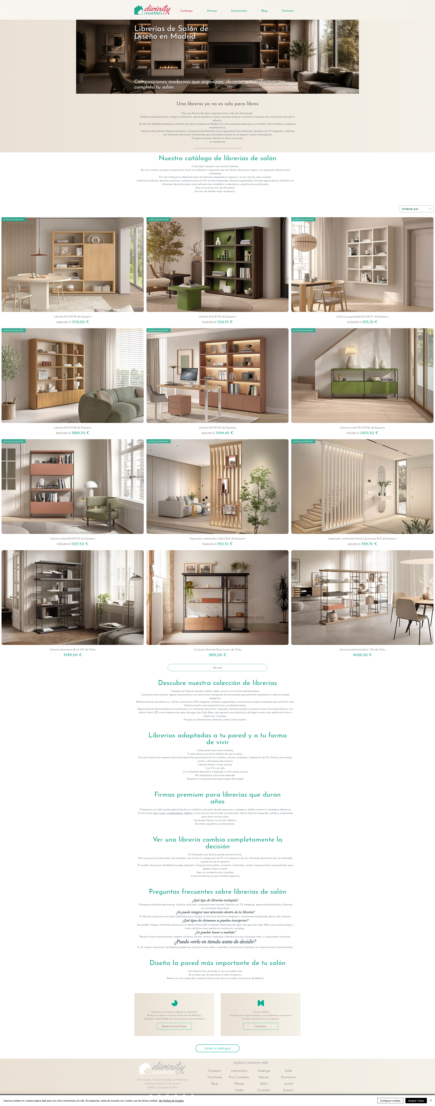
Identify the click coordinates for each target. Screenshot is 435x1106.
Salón (264, 1083)
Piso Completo (239, 1077)
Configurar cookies (390, 1100)
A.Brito (188, 813)
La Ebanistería (175, 813)
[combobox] (417, 209)
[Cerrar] (431, 1100)
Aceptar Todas (416, 1100)
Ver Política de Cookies (171, 1100)
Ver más (217, 667)
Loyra (162, 813)
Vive (155, 813)
